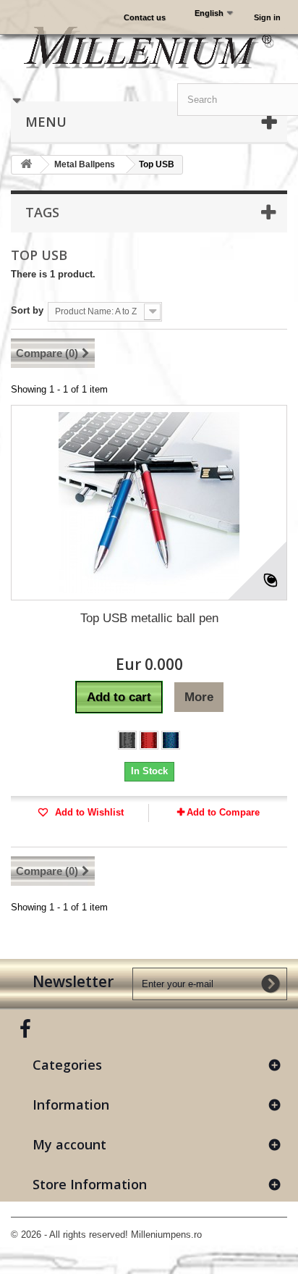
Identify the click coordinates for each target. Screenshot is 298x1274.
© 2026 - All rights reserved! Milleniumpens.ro (106, 1234)
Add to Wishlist (88, 812)
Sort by (27, 310)
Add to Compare (223, 812)
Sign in (267, 17)
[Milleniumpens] (149, 47)
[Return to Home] (26, 165)
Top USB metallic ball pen (149, 618)
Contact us (145, 17)
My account (69, 1144)
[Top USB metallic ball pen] (149, 502)
